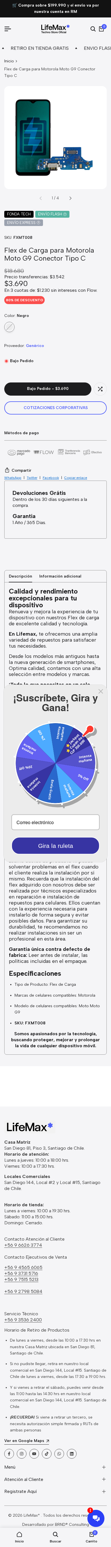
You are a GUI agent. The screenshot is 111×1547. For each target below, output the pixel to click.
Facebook (51, 478)
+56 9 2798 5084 (23, 1291)
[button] (100, 389)
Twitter (32, 478)
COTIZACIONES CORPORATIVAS (56, 407)
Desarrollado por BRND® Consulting (55, 1524)
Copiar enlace (75, 478)
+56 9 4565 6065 (23, 1267)
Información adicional (60, 576)
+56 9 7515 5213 (21, 1279)
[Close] (101, 691)
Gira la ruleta (55, 845)
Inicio (9, 61)
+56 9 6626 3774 (23, 1245)
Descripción (20, 576)
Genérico (35, 345)
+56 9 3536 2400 (23, 1319)
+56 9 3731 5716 (21, 1273)
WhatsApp (12, 478)
